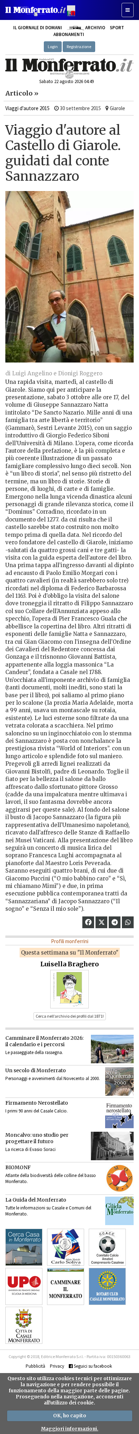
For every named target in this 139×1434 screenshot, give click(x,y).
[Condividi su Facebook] (88, 922)
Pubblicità (35, 1366)
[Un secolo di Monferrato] (119, 1081)
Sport (117, 28)
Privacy (57, 1366)
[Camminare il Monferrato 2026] (112, 1049)
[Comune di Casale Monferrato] (23, 1325)
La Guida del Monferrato (35, 1200)
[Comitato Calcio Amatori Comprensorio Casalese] (107, 1247)
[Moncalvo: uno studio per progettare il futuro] (112, 1146)
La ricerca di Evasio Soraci (30, 1149)
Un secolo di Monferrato (35, 1070)
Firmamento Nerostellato (36, 1103)
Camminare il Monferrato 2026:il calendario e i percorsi (44, 1041)
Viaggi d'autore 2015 (27, 108)
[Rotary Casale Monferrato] (107, 1286)
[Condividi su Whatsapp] (128, 922)
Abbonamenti (68, 34)
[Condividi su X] (101, 922)
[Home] (69, 68)
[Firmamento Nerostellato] (119, 1114)
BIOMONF (18, 1167)
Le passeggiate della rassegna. (34, 1052)
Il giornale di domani (37, 28)
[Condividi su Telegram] (115, 922)
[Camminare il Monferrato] (65, 1286)
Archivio (94, 28)
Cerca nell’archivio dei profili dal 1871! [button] (70, 1016)
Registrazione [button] (79, 46)
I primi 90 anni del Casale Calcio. (36, 1111)
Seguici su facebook (92, 1366)
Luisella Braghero (69, 964)
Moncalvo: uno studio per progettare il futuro (36, 1138)
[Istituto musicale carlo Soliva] (65, 1247)
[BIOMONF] (119, 1178)
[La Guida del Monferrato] (119, 1211)
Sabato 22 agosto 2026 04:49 (66, 81)
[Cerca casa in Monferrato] (23, 1247)
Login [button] (53, 46)
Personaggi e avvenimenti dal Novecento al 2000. (52, 1078)
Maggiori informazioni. (69, 1429)
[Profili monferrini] (69, 988)
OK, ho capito (69, 1416)
